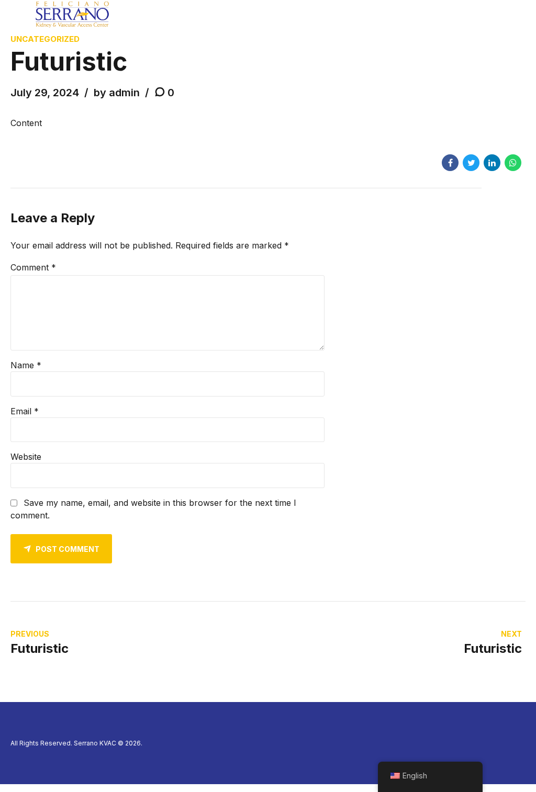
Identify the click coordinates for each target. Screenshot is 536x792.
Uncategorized (45, 39)
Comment (33, 267)
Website (25, 456)
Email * (24, 411)
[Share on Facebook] (450, 162)
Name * (25, 365)
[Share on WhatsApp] (513, 162)
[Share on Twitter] (471, 162)
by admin (117, 92)
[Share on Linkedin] (492, 162)
